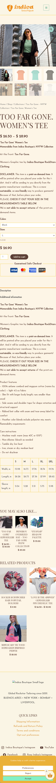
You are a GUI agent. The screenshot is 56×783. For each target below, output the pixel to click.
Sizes (2, 230)
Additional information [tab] (11, 297)
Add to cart (19, 256)
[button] (51, 29)
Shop (9, 104)
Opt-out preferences (28, 735)
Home (3, 104)
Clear (3, 240)
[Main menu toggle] (46, 8)
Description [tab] (5, 291)
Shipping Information (28, 722)
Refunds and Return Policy (28, 726)
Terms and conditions (28, 731)
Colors (3, 219)
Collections (19, 104)
